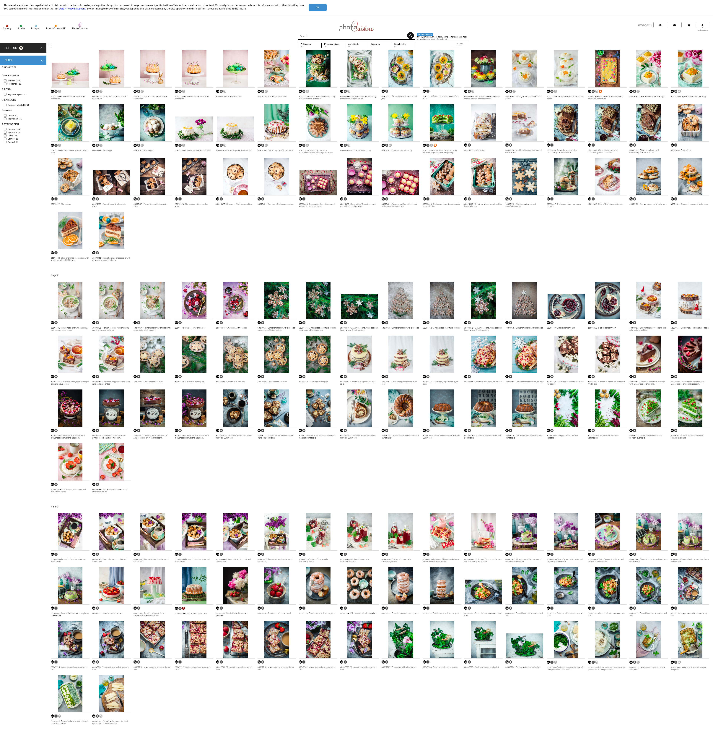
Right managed (15, 94)
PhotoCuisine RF (56, 28)
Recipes (35, 28)
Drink (10, 136)
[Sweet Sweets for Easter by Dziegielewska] (59, 92)
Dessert (11, 129)
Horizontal (12, 84)
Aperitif (11, 142)
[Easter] (600, 92)
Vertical (11, 81)
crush (420, 39)
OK (318, 7)
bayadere (442, 39)
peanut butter (430, 39)
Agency (7, 28)
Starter (11, 139)
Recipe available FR (17, 105)
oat (465, 37)
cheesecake (457, 37)
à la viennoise (445, 37)
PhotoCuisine (79, 28)
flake (435, 37)
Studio (21, 28)
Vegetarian (13, 119)
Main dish (12, 132)
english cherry (425, 37)
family (11, 115)
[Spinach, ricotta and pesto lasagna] (555, 663)
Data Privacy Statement (72, 8)
